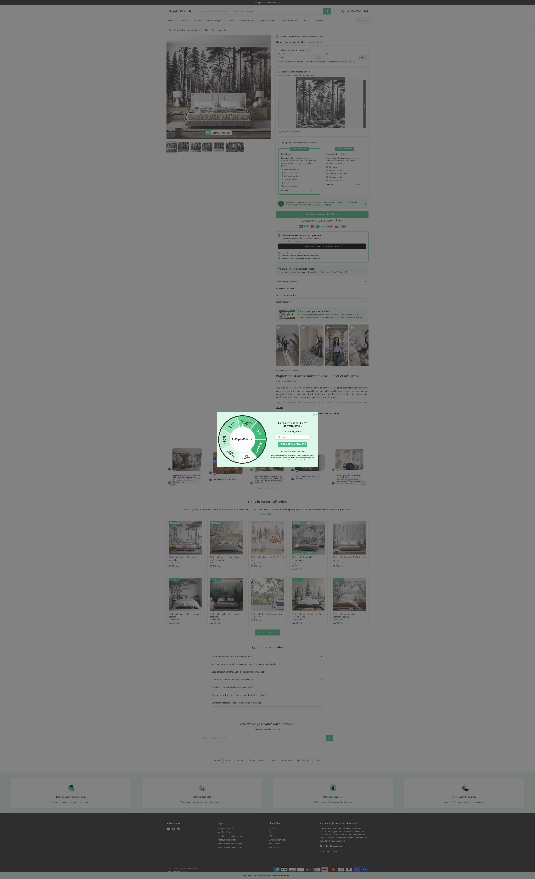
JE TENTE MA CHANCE (292, 444)
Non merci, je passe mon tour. (292, 451)
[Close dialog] (315, 414)
